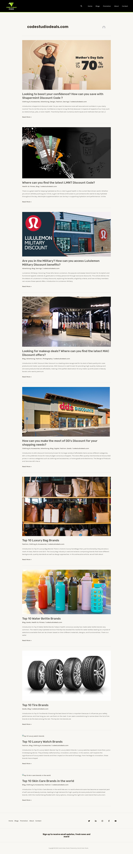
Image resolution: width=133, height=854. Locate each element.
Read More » (27, 117)
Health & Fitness (28, 186)
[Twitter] (89, 821)
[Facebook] (109, 821)
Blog (37, 186)
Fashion (59, 102)
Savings (66, 102)
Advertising (45, 102)
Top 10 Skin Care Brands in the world (48, 781)
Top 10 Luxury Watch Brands (42, 741)
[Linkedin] (96, 821)
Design (52, 102)
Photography (47, 359)
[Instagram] (102, 821)
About (116, 6)
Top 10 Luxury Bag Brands (40, 540)
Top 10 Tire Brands (35, 705)
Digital (56, 448)
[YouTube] (115, 821)
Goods (69, 448)
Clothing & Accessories (31, 102)
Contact (125, 6)
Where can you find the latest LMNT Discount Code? (58, 182)
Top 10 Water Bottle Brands (41, 618)
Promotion (107, 6)
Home (90, 6)
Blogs (98, 6)
